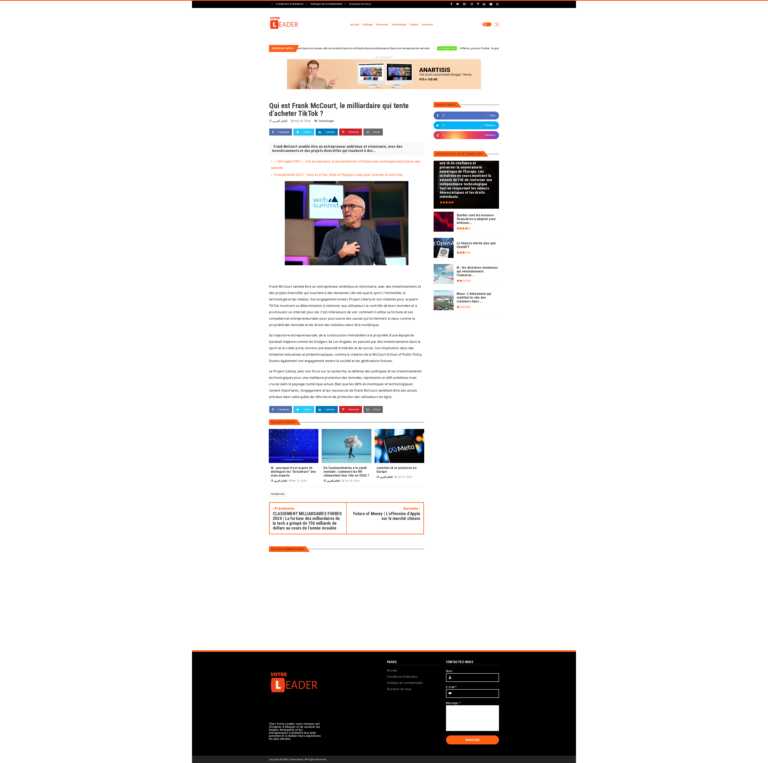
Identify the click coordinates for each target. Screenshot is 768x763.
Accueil (354, 24)
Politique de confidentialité (326, 3)
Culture (414, 24)
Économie (382, 24)
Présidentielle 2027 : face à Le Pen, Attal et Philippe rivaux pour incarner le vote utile (338, 175)
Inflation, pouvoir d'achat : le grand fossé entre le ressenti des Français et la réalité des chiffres (459, 48)
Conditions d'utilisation (289, 3)
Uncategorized (390, 48)
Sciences (427, 24)
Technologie (398, 24)
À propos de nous (360, 3)
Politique (367, 24)
